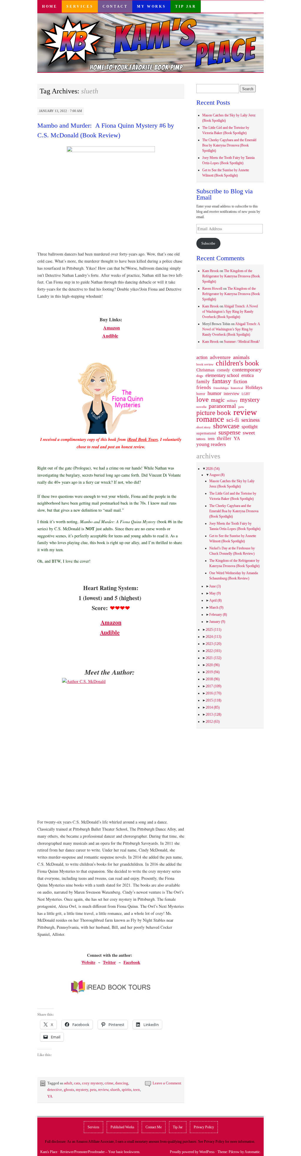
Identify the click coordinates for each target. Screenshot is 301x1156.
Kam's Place (48, 1152)
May (215, 593)
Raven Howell (212, 288)
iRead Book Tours (142, 439)
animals (241, 357)
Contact (115, 6)
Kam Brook (210, 271)
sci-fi (232, 419)
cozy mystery (92, 1083)
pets (93, 1089)
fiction (240, 381)
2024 (213, 637)
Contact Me (154, 1127)
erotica (247, 375)
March (216, 607)
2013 (213, 714)
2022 (213, 651)
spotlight (249, 426)
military (232, 400)
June (215, 586)
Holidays (253, 387)
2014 (213, 707)
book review (204, 364)
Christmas (205, 370)
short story (203, 427)
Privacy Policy (204, 1127)
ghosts (69, 1089)
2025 (213, 630)
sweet (249, 432)
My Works (151, 6)
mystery (82, 1089)
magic (218, 400)
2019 (213, 672)
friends (203, 387)
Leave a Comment (167, 1083)
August (217, 475)
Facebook (131, 962)
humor (214, 393)
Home (49, 6)
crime (109, 1083)
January (217, 622)
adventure (220, 357)
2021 (213, 658)
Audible (110, 335)
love (202, 399)
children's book (237, 363)
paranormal (222, 406)
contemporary (247, 369)
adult (68, 1083)
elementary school (222, 375)
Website (88, 962)
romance (210, 419)
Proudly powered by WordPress (192, 1152)
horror (200, 394)
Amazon (111, 327)
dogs (199, 376)
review (103, 1089)
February (218, 614)
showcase (226, 426)
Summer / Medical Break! (242, 342)
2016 (213, 693)
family (203, 381)
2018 (213, 679)
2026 (213, 469)
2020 (213, 665)
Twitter (109, 962)
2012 (213, 721)
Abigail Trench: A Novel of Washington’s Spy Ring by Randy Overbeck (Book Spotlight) (230, 311)
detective (54, 1089)
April (215, 600)
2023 (213, 644)
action (202, 357)
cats (77, 1083)
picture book (213, 413)
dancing (121, 1083)
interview (231, 393)
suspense (229, 432)
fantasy (221, 381)
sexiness (250, 420)
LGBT (246, 394)
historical (237, 388)
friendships (220, 388)
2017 (213, 686)
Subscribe (208, 243)
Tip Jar (185, 6)
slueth (115, 1089)
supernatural (206, 433)
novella (201, 407)
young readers (211, 444)
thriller (224, 438)
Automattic (252, 1152)
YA (49, 1096)
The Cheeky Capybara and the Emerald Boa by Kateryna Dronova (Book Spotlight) (229, 145)
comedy (223, 370)
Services (79, 6)
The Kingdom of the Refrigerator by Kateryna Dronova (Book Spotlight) (231, 276)
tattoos (200, 439)
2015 (213, 700)
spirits (126, 1089)
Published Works (122, 1127)
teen (136, 1089)
